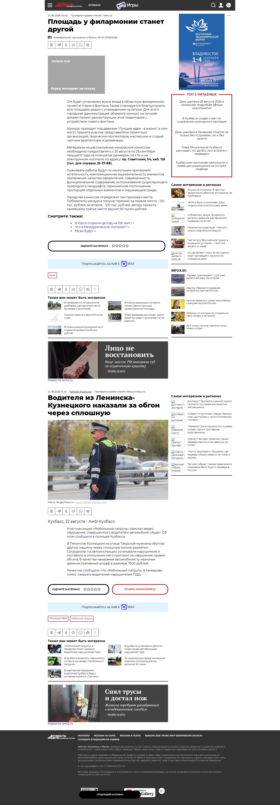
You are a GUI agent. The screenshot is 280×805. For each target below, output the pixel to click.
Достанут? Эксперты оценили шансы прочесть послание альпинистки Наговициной (210, 404)
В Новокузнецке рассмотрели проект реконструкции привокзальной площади (142, 305)
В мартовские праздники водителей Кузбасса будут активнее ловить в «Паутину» (81, 673)
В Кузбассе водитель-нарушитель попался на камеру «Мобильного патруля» (84, 661)
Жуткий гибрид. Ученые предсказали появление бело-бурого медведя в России (210, 467)
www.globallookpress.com (91, 502)
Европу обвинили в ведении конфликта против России (203, 289)
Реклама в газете (130, 735)
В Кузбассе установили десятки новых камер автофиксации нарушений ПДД (143, 648)
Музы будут (84, 231)
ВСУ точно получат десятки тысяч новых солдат (206, 327)
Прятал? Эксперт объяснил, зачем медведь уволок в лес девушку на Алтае (208, 441)
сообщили (84, 536)
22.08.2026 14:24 (57, 391)
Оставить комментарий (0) (140, 589)
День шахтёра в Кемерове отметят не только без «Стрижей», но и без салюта (201, 135)
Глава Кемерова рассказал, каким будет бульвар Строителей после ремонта (144, 317)
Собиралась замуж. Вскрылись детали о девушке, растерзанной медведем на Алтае (207, 217)
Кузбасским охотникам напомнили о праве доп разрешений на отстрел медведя (201, 166)
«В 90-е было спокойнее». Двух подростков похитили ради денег (208, 204)
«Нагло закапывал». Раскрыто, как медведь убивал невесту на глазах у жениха (209, 454)
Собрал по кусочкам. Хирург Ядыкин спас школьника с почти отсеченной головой (210, 416)
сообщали (91, 570)
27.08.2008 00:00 (58, 15)
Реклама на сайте (104, 735)
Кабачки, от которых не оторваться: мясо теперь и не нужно (207, 314)
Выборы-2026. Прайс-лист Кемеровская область (173, 735)
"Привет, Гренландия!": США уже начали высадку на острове (205, 276)
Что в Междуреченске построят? (101, 227)
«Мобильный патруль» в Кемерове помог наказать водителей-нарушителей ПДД (82, 648)
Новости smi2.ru (60, 380)
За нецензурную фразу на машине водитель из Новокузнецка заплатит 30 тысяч (144, 661)
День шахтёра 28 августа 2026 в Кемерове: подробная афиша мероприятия (201, 105)
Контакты (84, 735)
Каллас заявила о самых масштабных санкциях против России (208, 302)
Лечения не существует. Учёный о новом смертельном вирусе (207, 229)
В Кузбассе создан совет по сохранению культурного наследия (201, 120)
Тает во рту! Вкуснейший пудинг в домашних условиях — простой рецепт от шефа (208, 243)
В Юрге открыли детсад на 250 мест (103, 223)
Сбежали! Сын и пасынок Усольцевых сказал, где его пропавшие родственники (210, 429)
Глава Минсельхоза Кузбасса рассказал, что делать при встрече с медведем (201, 151)
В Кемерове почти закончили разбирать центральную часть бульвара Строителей (82, 305)
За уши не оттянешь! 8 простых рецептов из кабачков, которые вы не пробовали (210, 192)
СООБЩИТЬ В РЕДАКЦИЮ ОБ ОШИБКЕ (98, 739)
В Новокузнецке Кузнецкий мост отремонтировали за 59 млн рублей (83, 330)
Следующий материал (110, 794)
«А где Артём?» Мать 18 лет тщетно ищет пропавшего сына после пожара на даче (208, 255)
